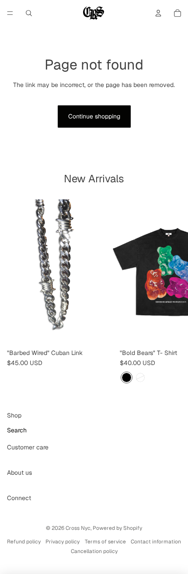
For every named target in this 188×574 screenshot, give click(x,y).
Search (17, 430)
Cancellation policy (94, 551)
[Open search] (28, 13)
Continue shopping (94, 116)
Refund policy (24, 541)
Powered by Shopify (117, 528)
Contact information (156, 541)
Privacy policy (62, 541)
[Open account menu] (158, 13)
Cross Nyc (78, 528)
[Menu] (10, 13)
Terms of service (105, 541)
